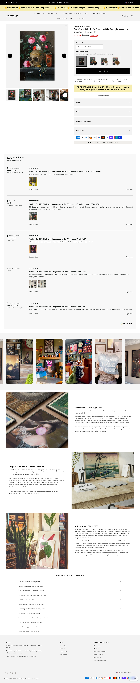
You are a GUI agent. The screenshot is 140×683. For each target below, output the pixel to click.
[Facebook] (6, 2)
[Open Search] (125, 16)
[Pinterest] (12, 2)
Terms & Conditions (99, 660)
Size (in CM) (80, 43)
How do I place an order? (26, 600)
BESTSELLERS (53, 13)
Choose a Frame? (82, 51)
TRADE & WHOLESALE (64, 18)
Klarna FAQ (63, 651)
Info (77, 112)
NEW (87, 13)
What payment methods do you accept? (31, 604)
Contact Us (97, 657)
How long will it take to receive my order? (32, 609)
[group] (17, 158)
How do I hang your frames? (27, 627)
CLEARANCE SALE (99, 13)
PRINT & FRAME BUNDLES (72, 13)
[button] (103, 26)
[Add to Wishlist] (66, 26)
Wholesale (63, 654)
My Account (97, 646)
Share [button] (36, 189)
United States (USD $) (126, 672)
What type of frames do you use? (29, 631)
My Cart (95, 649)
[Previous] (41, 2)
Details (78, 102)
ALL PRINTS (38, 13)
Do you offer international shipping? (30, 613)
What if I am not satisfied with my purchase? (33, 618)
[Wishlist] (122, 16)
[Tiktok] (14, 2)
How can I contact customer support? (30, 622)
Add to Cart (103, 71)
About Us (63, 646)
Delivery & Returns (99, 651)
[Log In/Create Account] (128, 16)
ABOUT (79, 18)
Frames (62, 649)
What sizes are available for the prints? (31, 586)
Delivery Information (83, 121)
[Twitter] (16, 2)
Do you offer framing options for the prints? (32, 595)
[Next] (99, 2)
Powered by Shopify (32, 679)
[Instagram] (9, 2)
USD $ (130, 2)
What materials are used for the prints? (31, 590)
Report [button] (31, 189)
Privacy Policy (98, 654)
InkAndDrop (20, 679)
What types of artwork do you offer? (30, 581)
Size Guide (80, 131)
